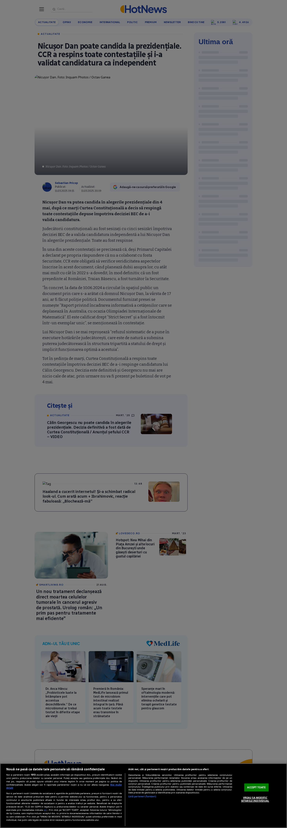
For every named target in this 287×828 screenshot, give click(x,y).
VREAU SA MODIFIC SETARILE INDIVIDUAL (255, 799)
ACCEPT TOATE (256, 787)
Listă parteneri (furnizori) (142, 796)
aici (45, 810)
